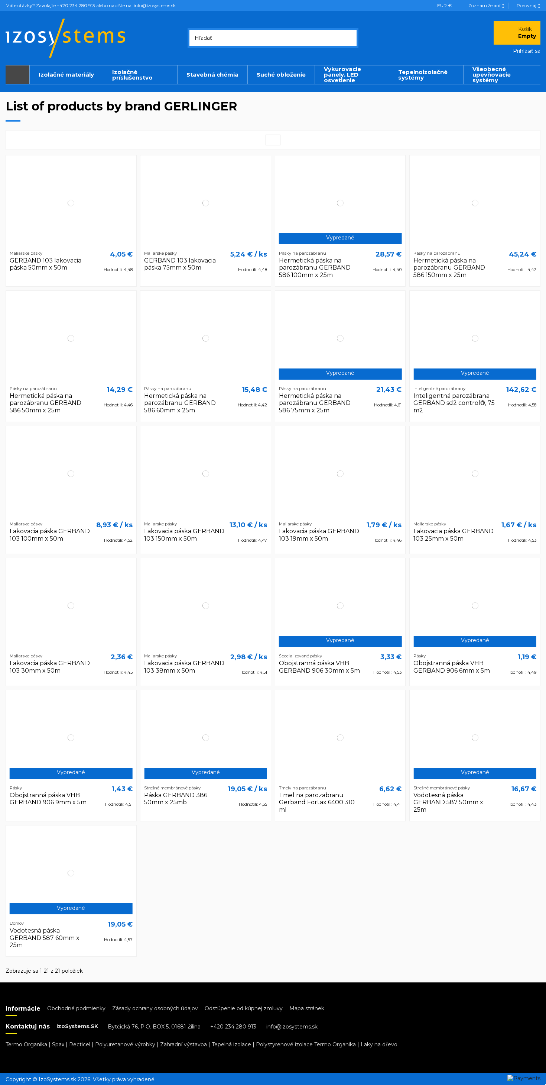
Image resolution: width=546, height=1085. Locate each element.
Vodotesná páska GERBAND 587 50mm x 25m (448, 802)
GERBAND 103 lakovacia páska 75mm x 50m (180, 264)
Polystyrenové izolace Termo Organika (306, 1044)
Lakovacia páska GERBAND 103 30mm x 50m (50, 667)
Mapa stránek (306, 1008)
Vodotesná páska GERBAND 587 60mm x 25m (44, 937)
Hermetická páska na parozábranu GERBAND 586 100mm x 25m (315, 267)
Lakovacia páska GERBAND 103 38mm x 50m (184, 667)
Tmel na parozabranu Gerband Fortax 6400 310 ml (317, 802)
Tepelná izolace (231, 1044)
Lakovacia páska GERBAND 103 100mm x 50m (50, 535)
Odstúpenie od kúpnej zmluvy (244, 1008)
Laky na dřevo (379, 1044)
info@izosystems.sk (292, 1026)
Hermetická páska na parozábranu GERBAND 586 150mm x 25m (449, 267)
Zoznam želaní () (486, 5)
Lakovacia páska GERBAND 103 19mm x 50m (319, 535)
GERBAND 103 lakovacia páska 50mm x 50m (45, 264)
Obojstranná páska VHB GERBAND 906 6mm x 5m (451, 667)
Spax (58, 1044)
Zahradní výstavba (183, 1044)
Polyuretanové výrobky (125, 1044)
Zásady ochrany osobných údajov (155, 1008)
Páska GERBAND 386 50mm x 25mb (175, 799)
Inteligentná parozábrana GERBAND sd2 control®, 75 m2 (454, 402)
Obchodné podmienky (76, 1008)
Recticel (79, 1044)
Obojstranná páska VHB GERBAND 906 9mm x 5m (48, 799)
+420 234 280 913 (233, 1026)
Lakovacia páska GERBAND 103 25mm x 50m (453, 535)
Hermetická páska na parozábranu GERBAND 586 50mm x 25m (45, 402)
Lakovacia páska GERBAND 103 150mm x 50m (184, 535)
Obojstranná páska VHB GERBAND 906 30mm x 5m (319, 667)
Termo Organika (26, 1044)
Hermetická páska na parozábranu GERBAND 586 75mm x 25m (315, 402)
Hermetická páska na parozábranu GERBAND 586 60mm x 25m (180, 402)
